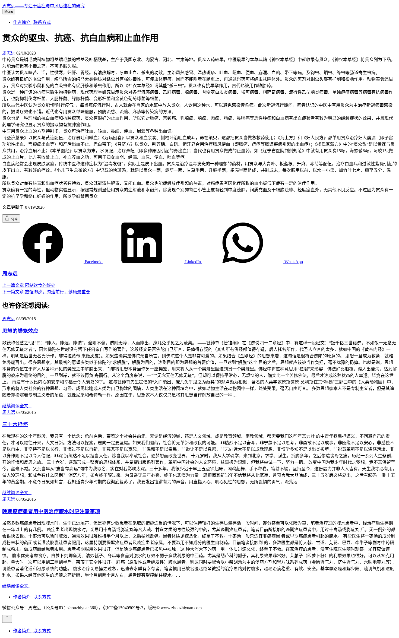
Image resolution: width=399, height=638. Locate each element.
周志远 (8, 53)
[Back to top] (7, 619)
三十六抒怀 (15, 424)
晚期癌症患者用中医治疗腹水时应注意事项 (51, 511)
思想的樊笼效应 (20, 331)
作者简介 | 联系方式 (32, 22)
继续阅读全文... (16, 406)
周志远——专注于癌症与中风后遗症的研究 (43, 6)
